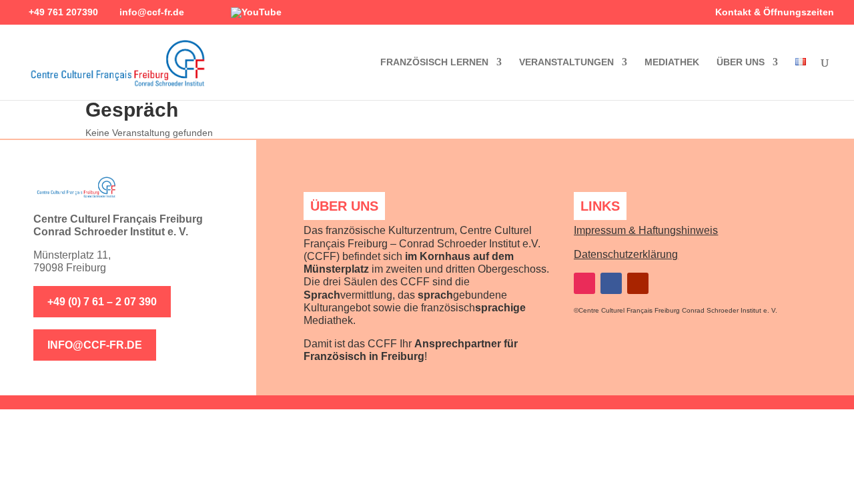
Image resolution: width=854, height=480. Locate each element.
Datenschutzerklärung (626, 254)
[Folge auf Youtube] (638, 283)
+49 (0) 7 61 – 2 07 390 (102, 301)
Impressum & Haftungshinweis (646, 230)
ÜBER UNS (741, 62)
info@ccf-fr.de (94, 345)
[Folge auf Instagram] (584, 283)
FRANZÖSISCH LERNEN (434, 62)
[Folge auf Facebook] (611, 283)
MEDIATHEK (672, 62)
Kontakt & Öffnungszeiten (774, 12)
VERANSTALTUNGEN (566, 62)
